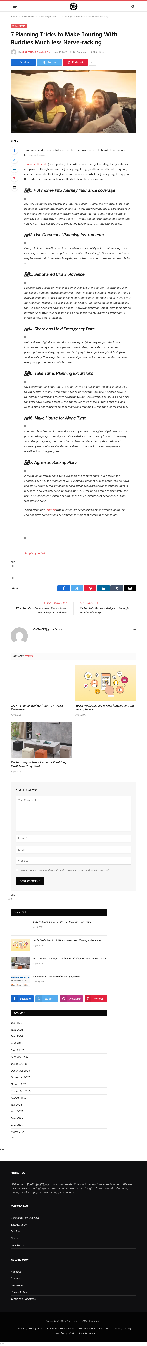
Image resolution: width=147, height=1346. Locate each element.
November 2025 (20, 1077)
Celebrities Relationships (25, 1217)
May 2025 (17, 1118)
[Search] (132, 6)
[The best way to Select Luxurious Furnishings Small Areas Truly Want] (41, 740)
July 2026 (16, 1022)
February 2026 (19, 1056)
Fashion (15, 1231)
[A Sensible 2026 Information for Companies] (20, 981)
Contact (15, 1278)
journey (51, 510)
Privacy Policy (19, 1292)
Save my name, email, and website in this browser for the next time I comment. (64, 870)
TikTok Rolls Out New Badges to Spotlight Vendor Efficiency (104, 610)
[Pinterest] (14, 178)
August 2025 (18, 1097)
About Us (16, 1271)
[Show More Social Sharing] (92, 62)
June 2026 (17, 1029)
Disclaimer (17, 1285)
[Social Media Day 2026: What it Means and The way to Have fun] (105, 683)
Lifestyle (128, 1328)
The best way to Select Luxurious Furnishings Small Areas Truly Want (39, 765)
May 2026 (17, 1036)
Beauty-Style (36, 1328)
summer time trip (37, 164)
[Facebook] (14, 150)
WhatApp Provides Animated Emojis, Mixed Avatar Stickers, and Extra (41, 610)
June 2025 (17, 1111)
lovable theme (87, 1333)
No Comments (80, 52)
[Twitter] (14, 159)
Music (71, 1333)
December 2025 (20, 1070)
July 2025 (16, 1104)
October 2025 (19, 1084)
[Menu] (15, 6)
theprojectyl (73, 1321)
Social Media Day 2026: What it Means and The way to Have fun (104, 708)
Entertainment (19, 1224)
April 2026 (17, 1043)
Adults (21, 1328)
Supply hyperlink (34, 553)
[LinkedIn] (14, 169)
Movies (60, 1333)
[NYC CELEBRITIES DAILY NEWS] (74, 6)
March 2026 (18, 1050)
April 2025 (17, 1125)
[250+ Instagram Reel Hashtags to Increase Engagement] (41, 683)
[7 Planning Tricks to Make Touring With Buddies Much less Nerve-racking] (73, 101)
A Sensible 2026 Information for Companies (56, 977)
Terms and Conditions (23, 1298)
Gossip (14, 1238)
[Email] (14, 187)
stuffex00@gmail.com (35, 52)
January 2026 (19, 1063)
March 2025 (18, 1131)
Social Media (18, 26)
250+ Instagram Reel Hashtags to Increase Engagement (37, 708)
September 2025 (21, 1091)
